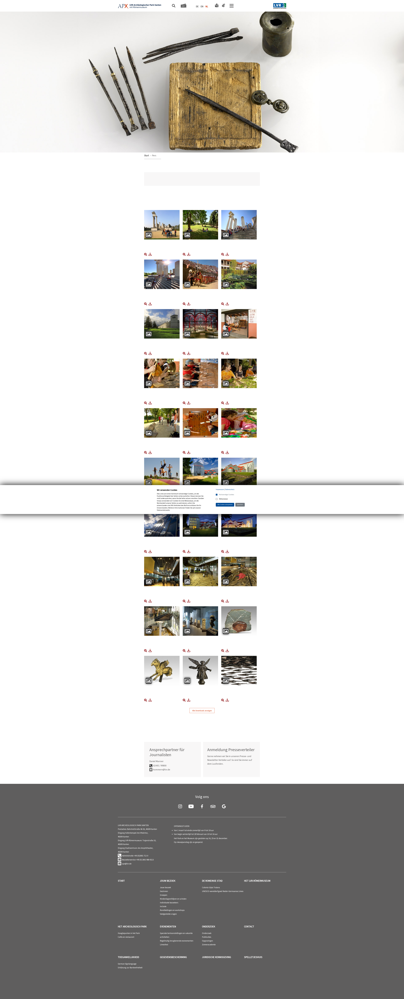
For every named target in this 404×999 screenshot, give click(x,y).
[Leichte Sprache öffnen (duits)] (217, 6)
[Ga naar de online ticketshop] (183, 6)
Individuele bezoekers (169, 902)
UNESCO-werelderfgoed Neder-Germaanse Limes (222, 891)
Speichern (240, 505)
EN (202, 6)
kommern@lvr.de (161, 769)
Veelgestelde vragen (168, 914)
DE (197, 6)
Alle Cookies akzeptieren (225, 505)
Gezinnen (164, 891)
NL (206, 6)
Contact (249, 926)
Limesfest (164, 944)
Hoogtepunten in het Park (129, 933)
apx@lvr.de (126, 863)
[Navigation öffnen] (232, 6)
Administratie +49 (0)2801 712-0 (135, 855)
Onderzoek (208, 926)
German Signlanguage (127, 964)
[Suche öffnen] (173, 6)
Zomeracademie (209, 944)
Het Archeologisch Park (132, 926)
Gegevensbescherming (173, 957)
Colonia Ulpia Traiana (211, 887)
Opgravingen (207, 940)
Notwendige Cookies (226, 494)
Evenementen (168, 926)
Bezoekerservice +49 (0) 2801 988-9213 (138, 859)
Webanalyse (223, 499)
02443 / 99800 (159, 765)
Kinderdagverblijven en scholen (173, 899)
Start (146, 155)
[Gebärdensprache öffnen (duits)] (223, 6)
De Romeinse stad (212, 880)
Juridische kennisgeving (216, 957)
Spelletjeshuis (253, 957)
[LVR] (279, 6)
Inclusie (163, 906)
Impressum (220, 489)
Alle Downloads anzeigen (202, 710)
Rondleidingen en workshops (172, 910)
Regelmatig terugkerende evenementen (176, 940)
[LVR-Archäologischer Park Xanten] (139, 6)
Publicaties (206, 937)
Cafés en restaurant (126, 937)
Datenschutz (229, 489)
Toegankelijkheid (128, 957)
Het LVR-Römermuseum (257, 880)
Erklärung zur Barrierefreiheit (130, 967)
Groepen (163, 895)
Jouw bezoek (167, 880)
